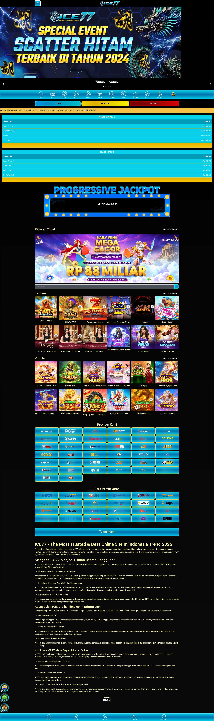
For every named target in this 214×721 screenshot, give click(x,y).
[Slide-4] (109, 75)
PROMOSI (154, 103)
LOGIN (58, 103)
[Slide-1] (97, 75)
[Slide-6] (117, 75)
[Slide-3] (105, 75)
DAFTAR (105, 103)
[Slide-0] (93, 75)
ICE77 (75, 549)
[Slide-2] (101, 75)
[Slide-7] (121, 75)
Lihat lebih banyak (170, 229)
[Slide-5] (113, 75)
